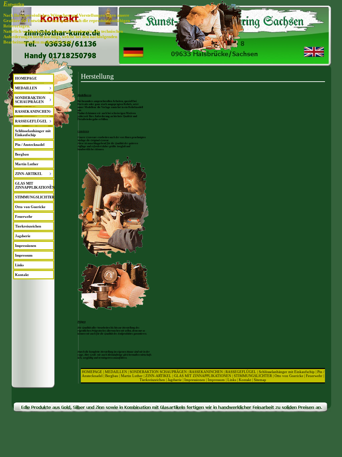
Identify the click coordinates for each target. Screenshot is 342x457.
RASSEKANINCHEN (206, 372)
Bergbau (22, 154)
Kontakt (22, 275)
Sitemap (260, 380)
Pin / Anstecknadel (29, 145)
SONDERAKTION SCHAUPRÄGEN (158, 372)
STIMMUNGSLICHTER (253, 376)
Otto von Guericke (30, 207)
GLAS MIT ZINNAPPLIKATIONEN (202, 376)
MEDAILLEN (116, 372)
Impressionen (25, 246)
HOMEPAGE (26, 78)
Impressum (23, 255)
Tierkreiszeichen (28, 226)
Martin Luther (26, 164)
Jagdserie (22, 236)
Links (19, 265)
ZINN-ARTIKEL (158, 376)
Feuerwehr (23, 216)
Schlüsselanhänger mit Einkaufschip (33, 133)
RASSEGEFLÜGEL (240, 372)
